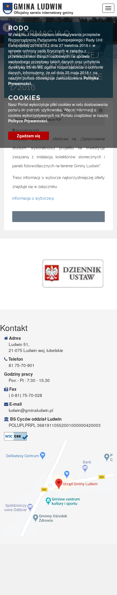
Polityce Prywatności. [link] (28, 120)
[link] (58, 436)
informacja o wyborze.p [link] (33, 198)
